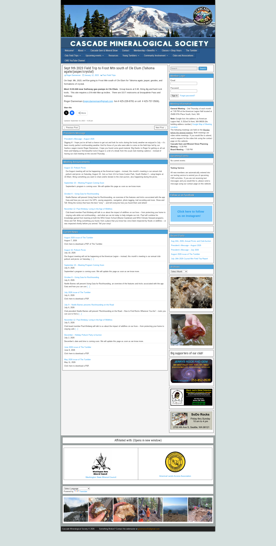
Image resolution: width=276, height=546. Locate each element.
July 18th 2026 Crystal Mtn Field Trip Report (189, 259)
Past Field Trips (109, 75)
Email (172, 80)
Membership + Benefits (144, 50)
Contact (125, 50)
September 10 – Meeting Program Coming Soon (84, 183)
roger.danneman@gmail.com (98, 101)
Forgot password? (187, 96)
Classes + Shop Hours (172, 50)
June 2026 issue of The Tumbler (77, 347)
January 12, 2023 (91, 75)
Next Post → (161, 127)
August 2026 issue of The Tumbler (78, 238)
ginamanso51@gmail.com (149, 529)
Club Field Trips (71, 55)
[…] (92, 259)
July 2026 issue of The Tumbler (77, 292)
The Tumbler (191, 50)
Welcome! (69, 50)
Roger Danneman (73, 75)
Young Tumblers (129, 55)
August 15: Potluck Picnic (75, 168)
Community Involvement (155, 55)
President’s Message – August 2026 (79, 139)
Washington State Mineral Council (101, 477)
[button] (76, 509)
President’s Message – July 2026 (185, 250)
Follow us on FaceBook (182, 195)
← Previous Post (71, 127)
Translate (83, 491)
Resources (113, 55)
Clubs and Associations (183, 55)
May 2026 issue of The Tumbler (77, 359)
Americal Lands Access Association (175, 476)
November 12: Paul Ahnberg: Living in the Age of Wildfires (88, 209)
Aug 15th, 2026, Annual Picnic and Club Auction (191, 241)
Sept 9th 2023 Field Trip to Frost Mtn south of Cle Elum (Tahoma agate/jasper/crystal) (109, 70)
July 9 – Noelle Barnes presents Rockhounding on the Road (89, 305)
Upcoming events (93, 55)
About (80, 50)
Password (174, 88)
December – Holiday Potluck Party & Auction (83, 335)
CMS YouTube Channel (75, 60)
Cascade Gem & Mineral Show (104, 50)
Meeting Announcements (77, 161)
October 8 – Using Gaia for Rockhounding (81, 194)
